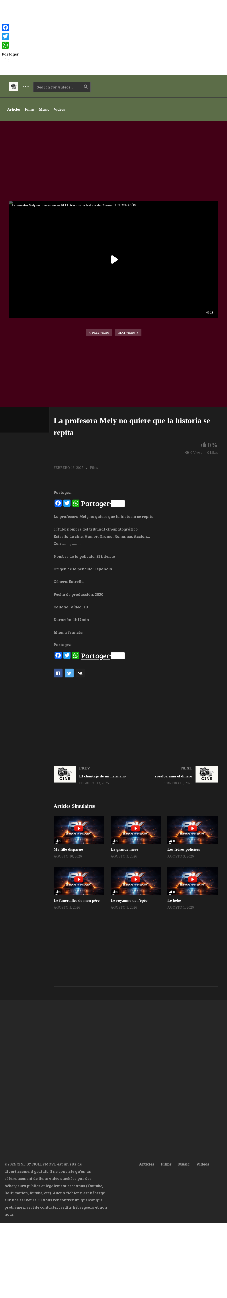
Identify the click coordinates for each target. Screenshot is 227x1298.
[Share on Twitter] (69, 673)
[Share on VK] (80, 673)
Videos (59, 109)
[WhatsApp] (10, 45)
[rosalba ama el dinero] (179, 775)
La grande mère (124, 849)
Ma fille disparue (68, 849)
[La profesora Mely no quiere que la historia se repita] (79, 830)
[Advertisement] (113, 38)
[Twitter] (10, 36)
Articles (13, 109)
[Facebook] (10, 27)
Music (44, 109)
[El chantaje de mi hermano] (92, 775)
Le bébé (174, 900)
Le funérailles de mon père (77, 900)
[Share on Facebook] (58, 673)
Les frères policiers (183, 849)
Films (29, 109)
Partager (95, 503)
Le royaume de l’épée (129, 900)
